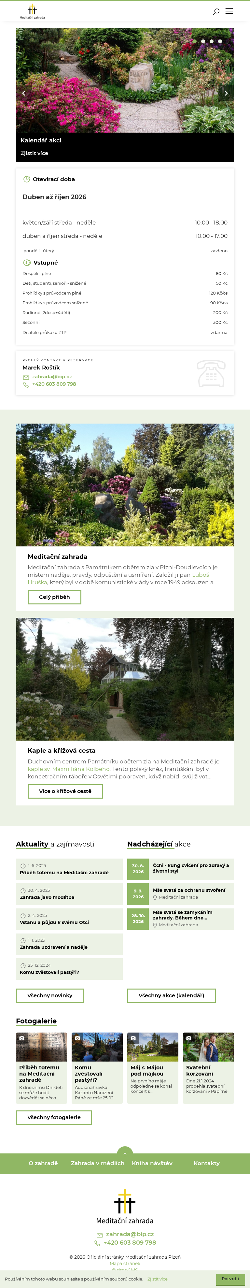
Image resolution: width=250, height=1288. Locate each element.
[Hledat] (216, 11)
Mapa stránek (125, 1263)
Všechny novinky (49, 995)
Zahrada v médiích (98, 1163)
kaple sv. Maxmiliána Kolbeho (69, 769)
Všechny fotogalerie (54, 1117)
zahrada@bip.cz (51, 376)
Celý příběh (54, 597)
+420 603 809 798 (53, 384)
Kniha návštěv (152, 1163)
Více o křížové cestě (65, 791)
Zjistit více (157, 1279)
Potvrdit (231, 1279)
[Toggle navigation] (229, 11)
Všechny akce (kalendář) (171, 995)
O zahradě (43, 1163)
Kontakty (207, 1163)
